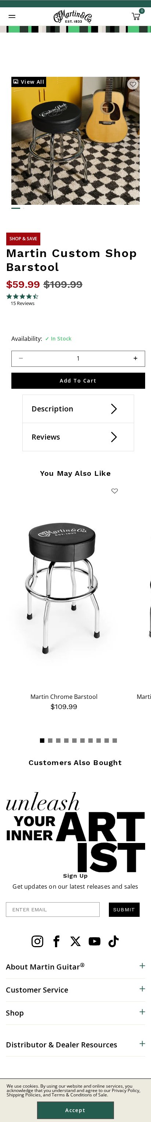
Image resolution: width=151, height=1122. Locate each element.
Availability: (26, 339)
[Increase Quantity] (139, 358)
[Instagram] (37, 941)
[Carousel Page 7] (90, 740)
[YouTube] (94, 941)
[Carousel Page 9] (106, 740)
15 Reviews (22, 303)
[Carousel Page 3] (58, 740)
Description (52, 409)
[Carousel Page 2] (50, 740)
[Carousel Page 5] (74, 740)
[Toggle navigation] (12, 16)
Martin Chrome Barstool (63, 697)
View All (31, 81)
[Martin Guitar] (73, 16)
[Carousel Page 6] (82, 740)
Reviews (46, 437)
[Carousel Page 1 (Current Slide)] (42, 740)
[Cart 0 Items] (135, 19)
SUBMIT (124, 909)
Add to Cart (78, 380)
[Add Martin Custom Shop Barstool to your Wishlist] (132, 84)
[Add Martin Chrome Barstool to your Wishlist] (114, 490)
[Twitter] (75, 941)
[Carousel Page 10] (115, 740)
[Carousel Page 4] (66, 740)
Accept (75, 1110)
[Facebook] (56, 941)
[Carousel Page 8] (98, 740)
